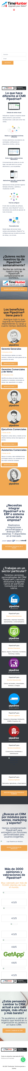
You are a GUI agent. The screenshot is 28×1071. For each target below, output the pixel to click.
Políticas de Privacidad (7, 1058)
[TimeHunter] (14, 4)
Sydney (14, 1068)
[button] (23, 1059)
